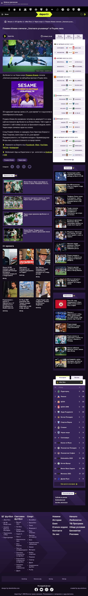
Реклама (73, 534)
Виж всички (68, 159)
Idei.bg (51, 579)
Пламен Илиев (32, 75)
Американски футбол (33, 566)
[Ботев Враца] (79, 9)
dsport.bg (11, 36)
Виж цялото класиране (68, 484)
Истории (56, 520)
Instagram (14, 148)
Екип (55, 523)
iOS (5, 155)
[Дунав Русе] (57, 9)
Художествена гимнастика (34, 543)
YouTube (44, 145)
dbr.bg (4, 278)
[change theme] (84, 14)
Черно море (38, 22)
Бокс (30, 540)
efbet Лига (28, 22)
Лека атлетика (32, 531)
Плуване (32, 557)
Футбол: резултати (61, 502)
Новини (56, 516)
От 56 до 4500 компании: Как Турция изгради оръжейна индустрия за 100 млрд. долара (25, 304)
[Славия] (46, 9)
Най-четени (67, 295)
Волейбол (32, 520)
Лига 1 (63, 119)
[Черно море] (73, 9)
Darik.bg (24, 579)
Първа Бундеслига (20, 530)
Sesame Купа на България (7, 528)
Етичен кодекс (60, 527)
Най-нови (68, 168)
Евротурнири (8, 537)
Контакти (57, 530)
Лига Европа (18, 544)
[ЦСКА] (14, 9)
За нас (55, 534)
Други (18, 570)
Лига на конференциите (21, 549)
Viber (37, 145)
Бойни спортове (32, 553)
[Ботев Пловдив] (36, 9)
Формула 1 (32, 528)
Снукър (31, 560)
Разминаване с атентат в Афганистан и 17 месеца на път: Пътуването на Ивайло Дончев (8, 304)
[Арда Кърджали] (30, 9)
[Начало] (5, 22)
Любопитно (75, 520)
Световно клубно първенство (20, 566)
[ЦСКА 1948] (20, 9)
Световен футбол (19, 517)
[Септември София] (52, 10)
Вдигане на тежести (32, 536)
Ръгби (31, 569)
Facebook (30, 145)
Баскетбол (32, 522)
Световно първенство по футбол (20, 554)
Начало (10, 22)
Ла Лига (63, 77)
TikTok (5, 148)
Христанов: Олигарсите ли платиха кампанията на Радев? (26, 270)
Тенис (31, 525)
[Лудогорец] (9, 9)
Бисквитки (74, 530)
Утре (78, 37)
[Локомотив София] (68, 9)
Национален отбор (8, 533)
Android (48, 152)
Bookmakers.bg (60, 500)
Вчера (59, 37)
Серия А (63, 95)
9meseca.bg (37, 579)
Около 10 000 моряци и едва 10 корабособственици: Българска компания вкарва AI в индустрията (10, 271)
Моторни (32, 550)
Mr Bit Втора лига (67, 137)
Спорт (30, 516)
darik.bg (21, 275)
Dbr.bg (64, 579)
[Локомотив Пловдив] (62, 9)
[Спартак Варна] (41, 9)
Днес (69, 37)
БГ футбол (19, 22)
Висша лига (64, 58)
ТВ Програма (76, 523)
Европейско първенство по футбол (20, 560)
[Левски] (25, 9)
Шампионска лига (20, 540)
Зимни (31, 547)
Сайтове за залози (61, 497)
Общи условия (77, 527)
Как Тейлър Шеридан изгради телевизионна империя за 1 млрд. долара (42, 271)
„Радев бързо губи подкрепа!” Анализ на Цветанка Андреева (42, 302)
